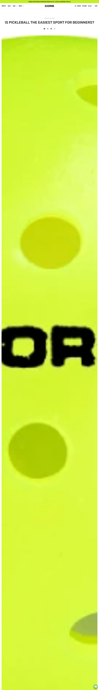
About (20, 6)
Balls (9, 6)
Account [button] (84, 6)
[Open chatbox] (95, 687)
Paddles (4, 6)
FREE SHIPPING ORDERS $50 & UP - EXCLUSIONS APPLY (49, 1)
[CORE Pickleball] (49, 6)
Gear (14, 6)
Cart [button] (96, 6)
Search (79, 6)
